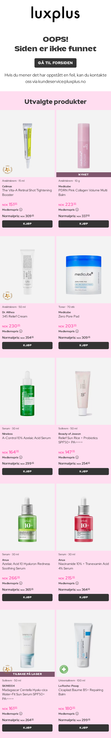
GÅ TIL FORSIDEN (55, 62)
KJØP (27, 223)
